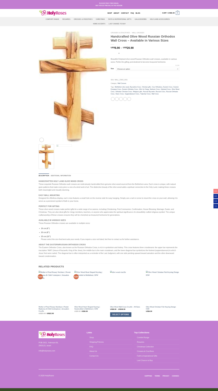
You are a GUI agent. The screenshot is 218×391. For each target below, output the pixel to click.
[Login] (157, 12)
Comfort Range (52, 19)
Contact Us (93, 356)
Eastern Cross (168, 87)
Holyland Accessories (160, 19)
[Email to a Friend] (121, 99)
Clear (177, 65)
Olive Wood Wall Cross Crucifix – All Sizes (125, 307)
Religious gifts (137, 91)
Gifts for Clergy (144, 89)
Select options (120, 314)
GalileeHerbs (141, 19)
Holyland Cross (166, 89)
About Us (93, 351)
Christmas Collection (145, 347)
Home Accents (99, 24)
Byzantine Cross (135, 87)
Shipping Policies (96, 342)
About (116, 13)
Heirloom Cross (155, 89)
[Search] (154, 13)
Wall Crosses (138, 33)
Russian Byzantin (149, 91)
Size (112, 68)
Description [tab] (44, 176)
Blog (138, 13)
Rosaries (66, 19)
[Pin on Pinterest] (125, 99)
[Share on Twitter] (117, 99)
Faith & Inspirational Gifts (119, 19)
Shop (109, 13)
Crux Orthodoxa (157, 87)
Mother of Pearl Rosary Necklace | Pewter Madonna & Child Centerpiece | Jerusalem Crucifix (54, 309)
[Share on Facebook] (113, 99)
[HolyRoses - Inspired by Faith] (67, 13)
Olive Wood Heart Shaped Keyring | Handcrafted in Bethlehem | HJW (87, 308)
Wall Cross (155, 94)
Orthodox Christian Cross (123, 91)
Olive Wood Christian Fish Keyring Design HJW (161, 308)
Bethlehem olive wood (122, 87)
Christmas (100, 19)
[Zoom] (41, 140)
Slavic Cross (119, 94)
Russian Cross (160, 91)
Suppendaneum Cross (132, 94)
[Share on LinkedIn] (129, 99)
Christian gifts (146, 87)
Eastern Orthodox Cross (130, 89)
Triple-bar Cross (145, 94)
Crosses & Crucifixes (83, 19)
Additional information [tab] (61, 176)
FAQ (132, 13)
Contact (125, 13)
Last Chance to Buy (117, 24)
